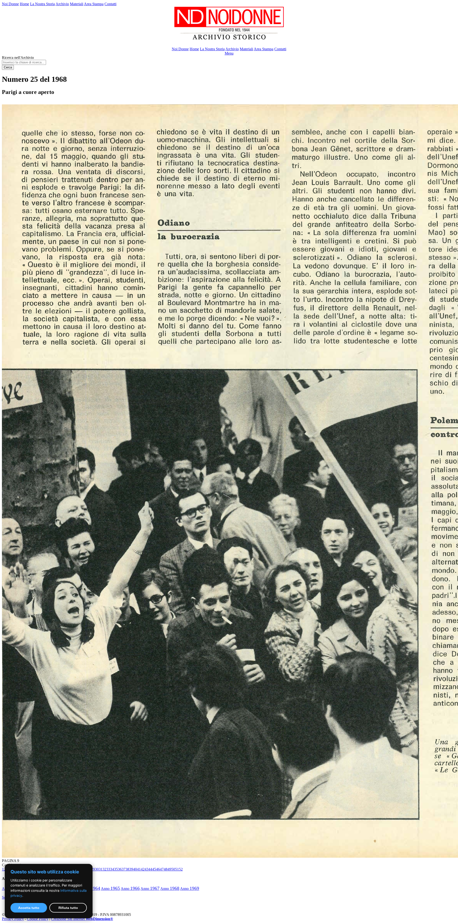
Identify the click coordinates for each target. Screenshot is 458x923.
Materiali (76, 4)
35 (116, 869)
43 (146, 869)
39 (131, 869)
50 (173, 869)
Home (24, 4)
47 (162, 869)
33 (108, 869)
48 (165, 869)
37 (123, 869)
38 (127, 869)
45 (154, 869)
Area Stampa (94, 4)
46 (158, 869)
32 (104, 869)
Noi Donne (10, 4)
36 (120, 869)
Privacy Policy (13, 919)
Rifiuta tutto (68, 908)
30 (97, 869)
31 (101, 869)
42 (143, 869)
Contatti (110, 4)
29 (93, 869)
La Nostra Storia (42, 4)
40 (135, 869)
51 (177, 869)
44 (150, 869)
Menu (229, 53)
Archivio (62, 4)
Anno (110, 889)
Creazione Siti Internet (82, 919)
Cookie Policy (37, 919)
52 (181, 869)
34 (112, 869)
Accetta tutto (28, 908)
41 (139, 869)
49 (169, 869)
